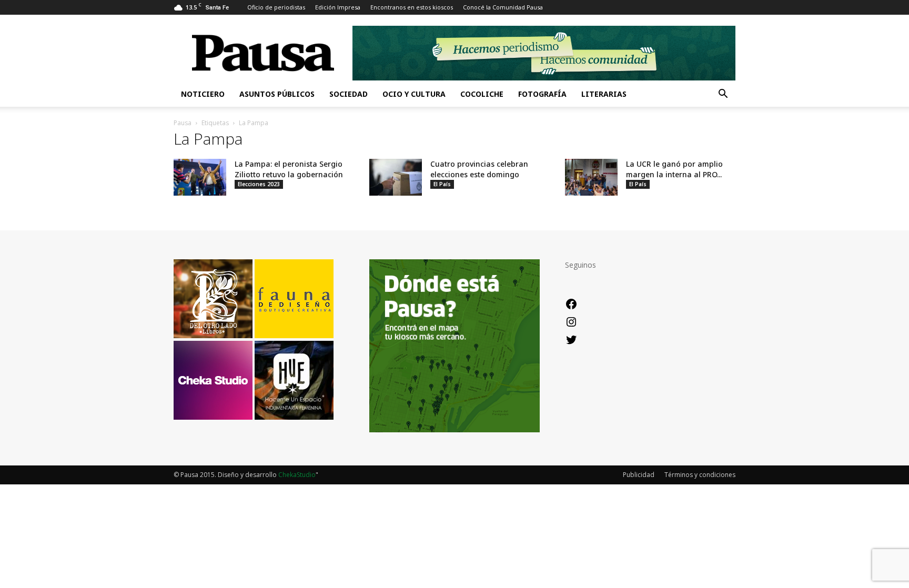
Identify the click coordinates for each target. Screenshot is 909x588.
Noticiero (203, 94)
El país (442, 184)
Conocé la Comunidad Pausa (503, 7)
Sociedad (348, 94)
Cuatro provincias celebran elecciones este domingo (479, 169)
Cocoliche (481, 94)
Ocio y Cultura (414, 94)
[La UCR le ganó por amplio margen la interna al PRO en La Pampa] (591, 177)
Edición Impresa (337, 7)
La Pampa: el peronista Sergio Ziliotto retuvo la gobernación (289, 169)
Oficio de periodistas (276, 7)
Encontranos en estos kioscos (411, 7)
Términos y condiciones (699, 474)
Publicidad (638, 474)
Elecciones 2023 (259, 184)
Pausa (182, 122)
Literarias (604, 94)
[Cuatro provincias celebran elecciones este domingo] (395, 177)
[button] (722, 95)
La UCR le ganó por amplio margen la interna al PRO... (674, 169)
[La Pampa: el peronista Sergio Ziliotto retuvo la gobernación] (200, 177)
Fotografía (542, 94)
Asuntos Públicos (277, 94)
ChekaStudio (297, 474)
